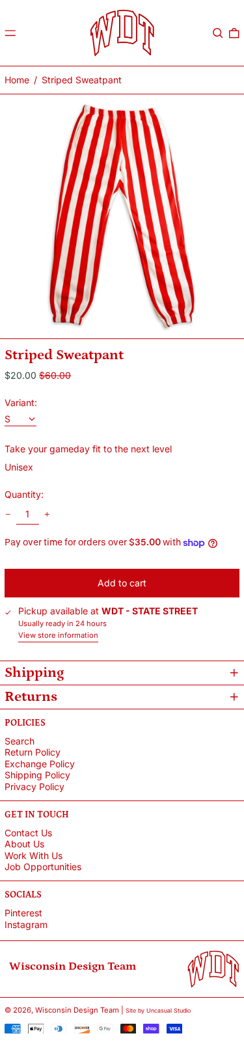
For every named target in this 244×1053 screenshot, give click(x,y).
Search (19, 740)
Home (17, 79)
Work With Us (33, 855)
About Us (24, 843)
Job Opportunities (43, 866)
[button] (218, 33)
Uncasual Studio (168, 1010)
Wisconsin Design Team (77, 1010)
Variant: (21, 402)
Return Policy (33, 752)
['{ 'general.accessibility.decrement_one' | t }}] (8, 514)
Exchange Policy (40, 763)
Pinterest (23, 913)
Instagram (26, 924)
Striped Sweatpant (82, 79)
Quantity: (24, 494)
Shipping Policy (37, 774)
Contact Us (28, 832)
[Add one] (47, 514)
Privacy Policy (34, 786)
